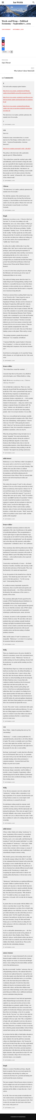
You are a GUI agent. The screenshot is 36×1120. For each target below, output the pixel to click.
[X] (18, 41)
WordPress (21, 1116)
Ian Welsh (18, 2)
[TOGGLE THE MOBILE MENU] (3, 2)
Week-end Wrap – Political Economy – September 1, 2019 (16, 22)
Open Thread (6, 63)
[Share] (18, 49)
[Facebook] (18, 38)
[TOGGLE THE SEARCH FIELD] (33, 2)
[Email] (18, 46)
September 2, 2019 (10, 452)
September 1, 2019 (18, 29)
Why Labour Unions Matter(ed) (24, 71)
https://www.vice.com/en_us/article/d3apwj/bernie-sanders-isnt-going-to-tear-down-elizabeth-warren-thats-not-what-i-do (17, 108)
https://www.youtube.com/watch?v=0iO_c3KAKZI (16, 148)
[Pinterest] (18, 44)
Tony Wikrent (6, 29)
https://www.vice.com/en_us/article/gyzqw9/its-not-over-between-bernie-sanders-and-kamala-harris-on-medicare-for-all (18, 99)
